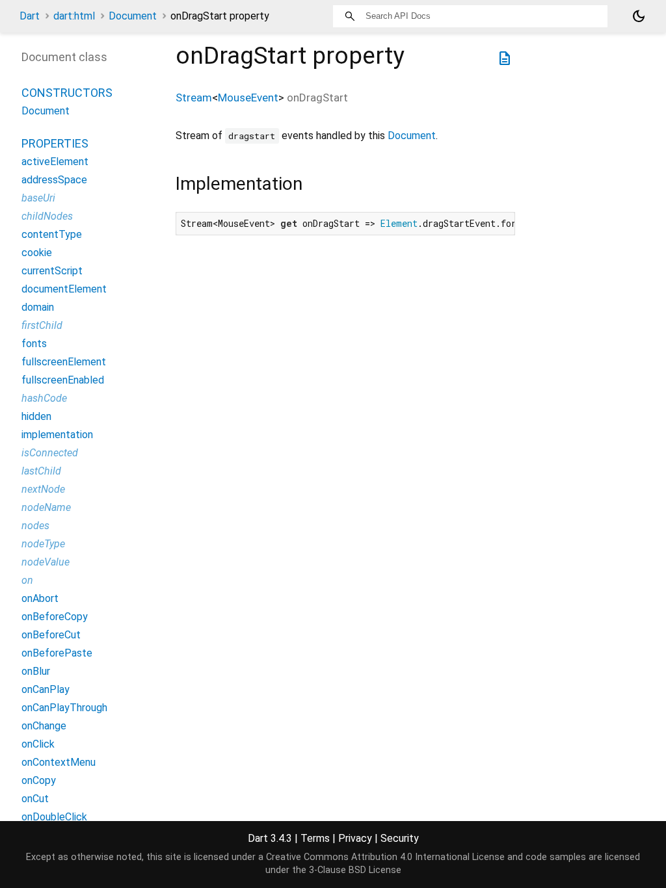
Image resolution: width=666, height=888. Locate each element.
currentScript (52, 271)
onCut (35, 798)
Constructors (67, 92)
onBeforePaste (56, 653)
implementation (57, 434)
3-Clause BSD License (355, 870)
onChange (43, 726)
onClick (38, 744)
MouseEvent (248, 97)
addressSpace (54, 180)
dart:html (74, 16)
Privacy (355, 838)
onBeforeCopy (54, 616)
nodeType (43, 544)
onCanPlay (45, 689)
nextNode (43, 489)
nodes (35, 525)
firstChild (41, 325)
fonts (34, 343)
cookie (36, 252)
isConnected (49, 453)
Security (399, 838)
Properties (54, 143)
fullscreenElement (63, 362)
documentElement (64, 289)
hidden (36, 416)
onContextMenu (58, 762)
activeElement (54, 161)
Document (133, 16)
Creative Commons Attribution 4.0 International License (385, 857)
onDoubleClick (54, 817)
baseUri (38, 198)
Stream (194, 97)
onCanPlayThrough (64, 707)
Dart (30, 16)
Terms (315, 838)
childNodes (47, 216)
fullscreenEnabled (62, 380)
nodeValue (45, 562)
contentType (51, 234)
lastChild (41, 471)
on (27, 580)
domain (37, 307)
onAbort (40, 598)
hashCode (44, 398)
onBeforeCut (51, 635)
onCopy (38, 780)
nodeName (46, 507)
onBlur (35, 671)
